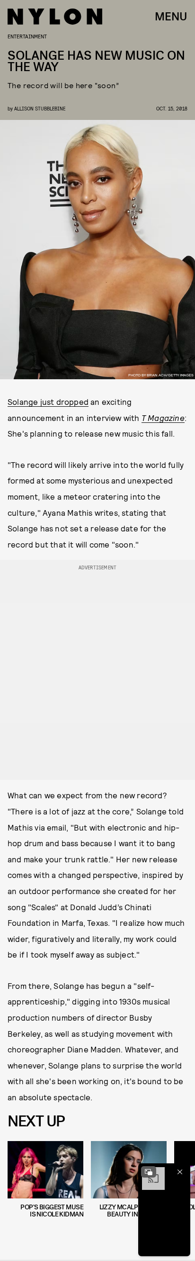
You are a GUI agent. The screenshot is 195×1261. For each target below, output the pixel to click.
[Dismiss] (179, 1172)
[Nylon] (55, 16)
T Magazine (163, 417)
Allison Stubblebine (39, 108)
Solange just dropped (48, 401)
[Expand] (148, 1172)
